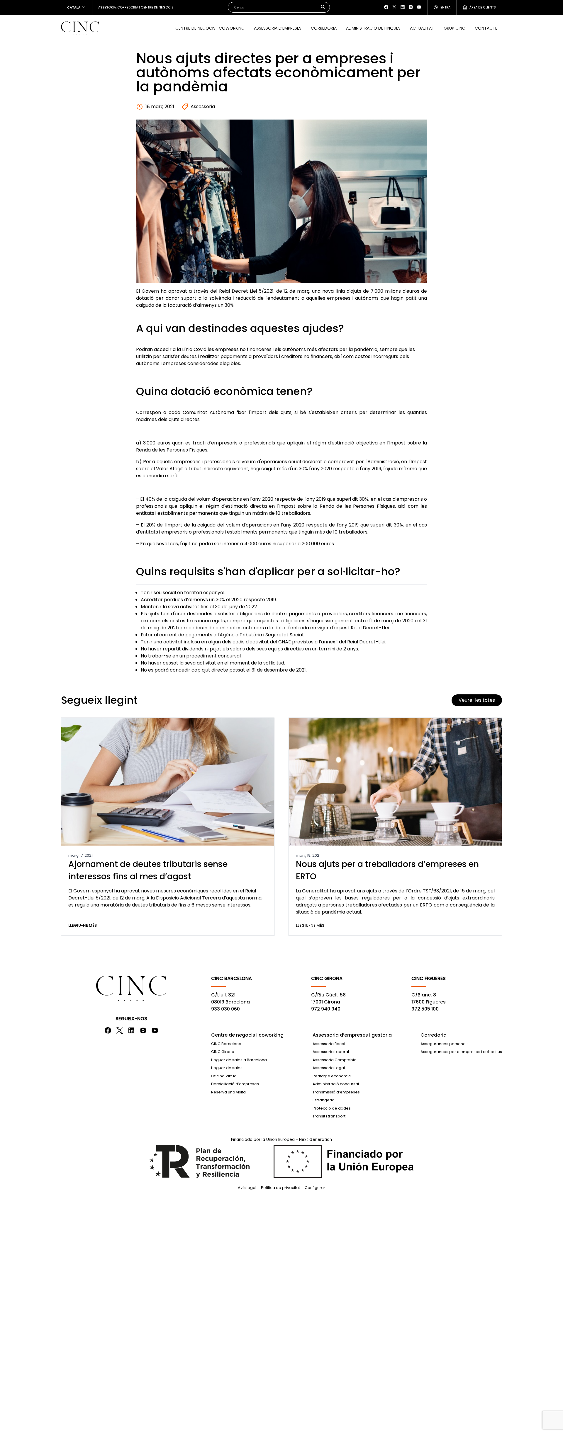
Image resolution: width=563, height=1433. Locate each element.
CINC (80, 28)
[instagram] (410, 7)
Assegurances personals (444, 1044)
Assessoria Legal (329, 1068)
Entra (445, 7)
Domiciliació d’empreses (235, 1084)
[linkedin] (402, 7)
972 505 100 (425, 1009)
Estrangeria (324, 1100)
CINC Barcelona (226, 1044)
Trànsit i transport (329, 1116)
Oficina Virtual (224, 1076)
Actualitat (422, 28)
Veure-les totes (477, 700)
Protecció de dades (332, 1108)
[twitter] (394, 7)
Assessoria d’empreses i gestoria (352, 1035)
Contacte (486, 28)
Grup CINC (454, 28)
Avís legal (247, 1187)
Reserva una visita (228, 1092)
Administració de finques (373, 28)
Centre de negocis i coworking (210, 28)
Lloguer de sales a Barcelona (239, 1060)
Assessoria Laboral (331, 1051)
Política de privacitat (280, 1187)
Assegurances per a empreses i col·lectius (461, 1051)
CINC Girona (222, 1051)
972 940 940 (325, 1009)
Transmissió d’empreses (336, 1092)
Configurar (315, 1187)
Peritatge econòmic (332, 1076)
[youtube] (419, 7)
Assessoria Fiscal (329, 1044)
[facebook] (386, 7)
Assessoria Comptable (335, 1060)
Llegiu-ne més (82, 925)
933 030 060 (225, 1009)
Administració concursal (336, 1084)
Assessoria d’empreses (277, 28)
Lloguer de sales (227, 1068)
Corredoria (324, 28)
